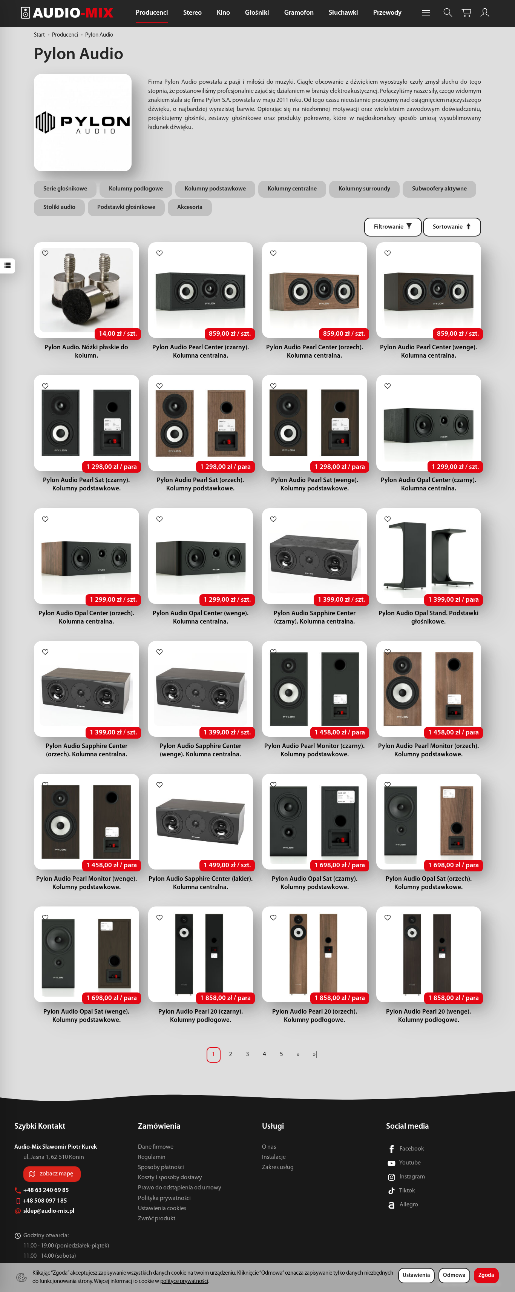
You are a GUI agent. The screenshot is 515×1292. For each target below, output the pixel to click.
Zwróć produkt (156, 1219)
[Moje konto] (484, 12)
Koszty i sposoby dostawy (170, 1178)
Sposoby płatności (161, 1167)
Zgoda (486, 1275)
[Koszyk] (466, 12)
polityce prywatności (184, 1281)
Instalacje (274, 1157)
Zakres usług (278, 1167)
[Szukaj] (447, 12)
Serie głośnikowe (65, 189)
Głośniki (257, 13)
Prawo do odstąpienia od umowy (179, 1188)
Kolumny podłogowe (136, 189)
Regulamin (152, 1157)
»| (315, 1054)
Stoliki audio (59, 207)
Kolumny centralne (292, 189)
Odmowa (454, 1275)
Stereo (192, 13)
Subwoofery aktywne (439, 189)
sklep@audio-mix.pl (49, 1211)
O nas (269, 1147)
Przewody (387, 13)
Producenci (152, 13)
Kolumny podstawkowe (215, 189)
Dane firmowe (155, 1147)
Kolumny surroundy (364, 189)
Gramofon (299, 13)
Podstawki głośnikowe (126, 207)
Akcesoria (189, 207)
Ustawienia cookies (162, 1209)
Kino (223, 13)
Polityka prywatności (164, 1198)
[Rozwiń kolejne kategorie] (426, 13)
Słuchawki (343, 13)
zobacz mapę (56, 1174)
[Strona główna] (69, 12)
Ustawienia (416, 1275)
